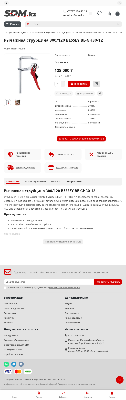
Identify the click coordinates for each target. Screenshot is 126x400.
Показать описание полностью (63, 241)
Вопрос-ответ (75, 181)
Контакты (9, 322)
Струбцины (65, 32)
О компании (10, 303)
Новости (69, 308)
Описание (13, 181)
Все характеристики (64, 126)
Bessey (91, 55)
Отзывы (56, 181)
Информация (13, 297)
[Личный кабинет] (119, 3)
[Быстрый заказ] (96, 84)
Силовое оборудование (16, 340)
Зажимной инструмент (44, 32)
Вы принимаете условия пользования (76, 384)
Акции (68, 303)
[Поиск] (118, 24)
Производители (73, 317)
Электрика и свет (13, 349)
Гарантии (9, 317)
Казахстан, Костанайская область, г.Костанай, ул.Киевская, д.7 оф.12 (86, 342)
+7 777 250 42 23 (77, 11)
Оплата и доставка (14, 308)
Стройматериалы (13, 354)
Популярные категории (21, 329)
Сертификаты (72, 313)
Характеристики (35, 181)
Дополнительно (76, 297)
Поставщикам (72, 322)
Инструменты (11, 335)
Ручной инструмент (18, 32)
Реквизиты (10, 313)
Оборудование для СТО (16, 344)
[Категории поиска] (28, 24)
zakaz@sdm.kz (75, 15)
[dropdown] (6, 3)
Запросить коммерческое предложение (81, 138)
